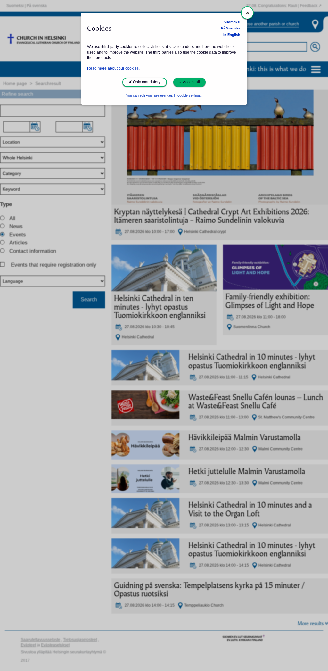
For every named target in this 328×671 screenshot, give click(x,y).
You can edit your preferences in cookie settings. (164, 95)
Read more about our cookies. (113, 68)
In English (231, 35)
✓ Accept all (189, 82)
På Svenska (230, 28)
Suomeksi (232, 22)
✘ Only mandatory (144, 82)
